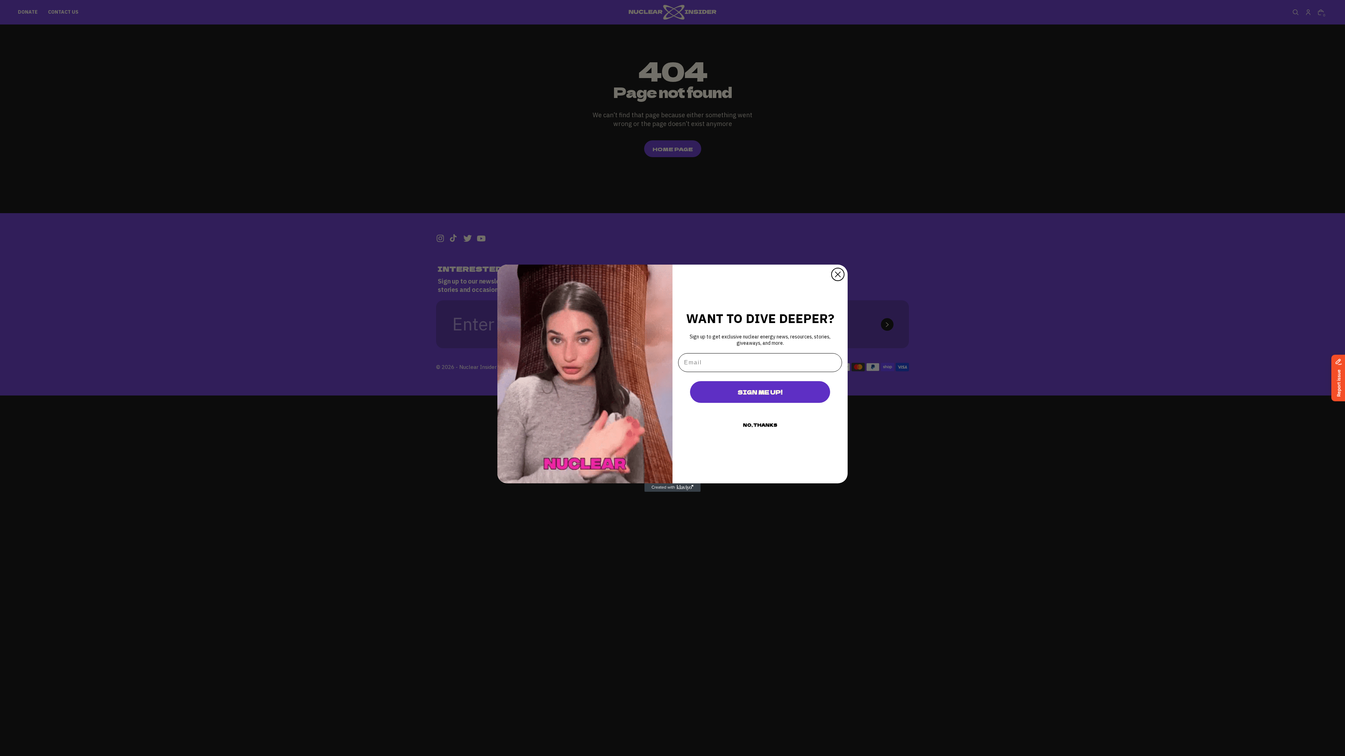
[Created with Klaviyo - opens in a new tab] (672, 487)
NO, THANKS (760, 425)
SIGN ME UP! (760, 392)
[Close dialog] (838, 274)
